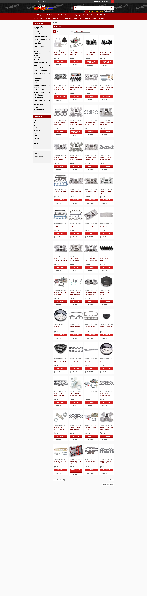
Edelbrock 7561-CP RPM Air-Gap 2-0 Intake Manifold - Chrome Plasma (91, 54)
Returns (101, 18)
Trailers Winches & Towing (39, 101)
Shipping (77, 15)
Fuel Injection (38, 34)
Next (111, 480)
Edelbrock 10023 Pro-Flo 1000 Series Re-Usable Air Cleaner (106, 328)
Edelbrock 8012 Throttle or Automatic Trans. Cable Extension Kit (60, 463)
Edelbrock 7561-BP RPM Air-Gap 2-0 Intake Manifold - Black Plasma (105, 54)
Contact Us (50, 15)
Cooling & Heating (39, 46)
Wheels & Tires (38, 104)
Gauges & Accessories (40, 70)
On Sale (36, 107)
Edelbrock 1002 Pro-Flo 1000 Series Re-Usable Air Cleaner (60, 361)
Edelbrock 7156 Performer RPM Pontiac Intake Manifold (106, 124)
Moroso (36, 123)
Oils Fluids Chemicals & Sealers (40, 86)
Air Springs (37, 31)
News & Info (67, 18)
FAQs (94, 18)
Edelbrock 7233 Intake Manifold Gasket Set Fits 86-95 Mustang (75, 294)
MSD (35, 125)
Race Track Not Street (64, 15)
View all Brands (38, 146)
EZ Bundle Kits (38, 60)
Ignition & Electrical (39, 73)
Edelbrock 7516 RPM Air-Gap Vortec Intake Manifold (75, 193)
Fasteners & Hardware (40, 62)
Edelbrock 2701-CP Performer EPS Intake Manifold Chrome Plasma (60, 89)
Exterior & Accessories (37, 56)
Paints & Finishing (39, 90)
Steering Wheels (38, 97)
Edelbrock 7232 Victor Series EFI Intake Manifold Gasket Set (76, 328)
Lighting (36, 83)
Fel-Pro (36, 128)
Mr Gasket (37, 130)
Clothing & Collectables (37, 42)
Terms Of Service (38, 18)
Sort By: (71, 31)
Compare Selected (108, 484)
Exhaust (36, 49)
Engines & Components (37, 52)
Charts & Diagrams (38, 15)
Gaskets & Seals (38, 68)
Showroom (56, 18)
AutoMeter (37, 138)
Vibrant (36, 141)
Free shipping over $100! (39, 1)
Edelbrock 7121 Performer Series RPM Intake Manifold (60, 159)
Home (48, 18)
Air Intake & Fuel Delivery (38, 27)
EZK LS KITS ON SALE (40, 110)
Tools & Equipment (39, 92)
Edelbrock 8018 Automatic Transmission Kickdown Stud (76, 395)
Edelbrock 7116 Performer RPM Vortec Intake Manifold (91, 159)
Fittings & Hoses (38, 65)
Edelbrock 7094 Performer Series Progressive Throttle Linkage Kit (106, 89)
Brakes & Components (40, 36)
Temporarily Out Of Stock (91, 62)
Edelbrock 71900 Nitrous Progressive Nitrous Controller (75, 463)
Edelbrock (36, 143)
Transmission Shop (88, 15)
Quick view (60, 48)
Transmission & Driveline (38, 79)
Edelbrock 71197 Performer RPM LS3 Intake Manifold (76, 124)
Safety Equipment (39, 95)
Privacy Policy (78, 18)
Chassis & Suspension (40, 39)
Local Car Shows (102, 15)
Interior (36, 76)
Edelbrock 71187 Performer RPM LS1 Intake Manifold (76, 159)
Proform (36, 136)
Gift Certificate (96, 1)
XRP (35, 133)
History (87, 18)
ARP (35, 120)
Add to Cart (60, 61)
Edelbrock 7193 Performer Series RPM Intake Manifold (106, 429)
